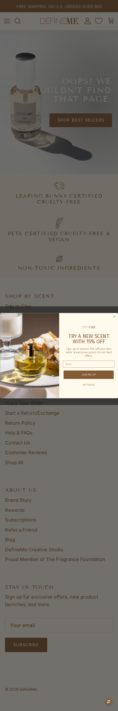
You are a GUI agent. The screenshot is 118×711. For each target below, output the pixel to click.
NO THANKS (88, 384)
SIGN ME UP (88, 374)
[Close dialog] (114, 316)
